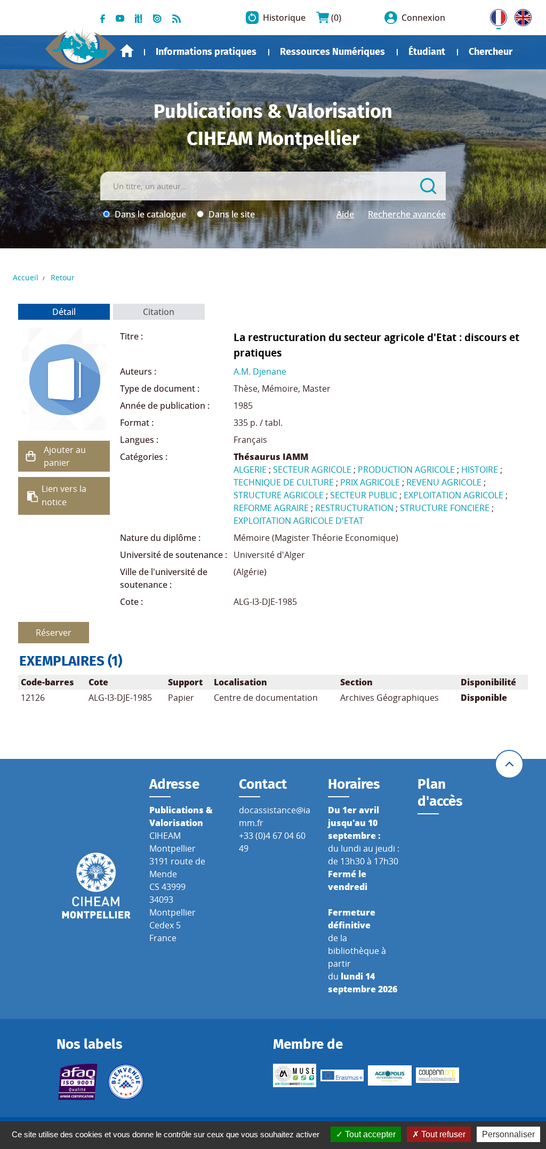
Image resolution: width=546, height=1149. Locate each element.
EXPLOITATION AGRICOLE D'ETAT (299, 521)
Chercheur (490, 52)
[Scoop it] (138, 17)
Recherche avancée (407, 214)
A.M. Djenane (260, 371)
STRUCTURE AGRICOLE (279, 495)
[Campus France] (125, 1082)
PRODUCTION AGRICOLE (406, 469)
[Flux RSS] (176, 17)
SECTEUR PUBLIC (363, 495)
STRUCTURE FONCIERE (444, 508)
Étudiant (426, 52)
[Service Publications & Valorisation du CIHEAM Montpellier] (80, 45)
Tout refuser (442, 1134)
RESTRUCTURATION (354, 508)
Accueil (127, 51)
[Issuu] (157, 17)
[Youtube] (120, 17)
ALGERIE (250, 469)
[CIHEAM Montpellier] (96, 885)
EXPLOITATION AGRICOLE (453, 495)
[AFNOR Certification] (78, 1082)
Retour (63, 277)
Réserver (53, 632)
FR (495, 15)
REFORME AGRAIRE (271, 508)
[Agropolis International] (389, 1075)
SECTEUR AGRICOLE (312, 469)
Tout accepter (369, 1134)
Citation (158, 312)
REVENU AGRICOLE (443, 482)
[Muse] (294, 1075)
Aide (345, 214)
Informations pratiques (206, 52)
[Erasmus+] (342, 1076)
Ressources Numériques (332, 52)
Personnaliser (508, 1134)
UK (520, 15)
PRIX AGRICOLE (370, 482)
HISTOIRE (479, 469)
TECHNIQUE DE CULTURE (284, 482)
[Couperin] (437, 1075)
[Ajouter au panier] (31, 456)
